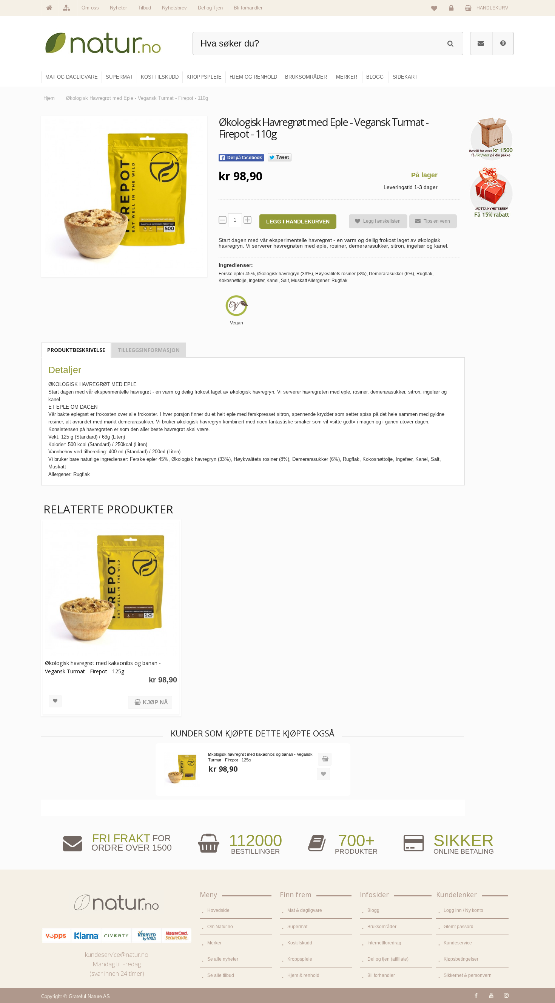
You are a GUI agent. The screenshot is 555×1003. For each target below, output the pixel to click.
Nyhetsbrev (174, 8)
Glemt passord (458, 926)
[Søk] (450, 42)
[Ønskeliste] (434, 8)
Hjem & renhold (303, 975)
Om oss (90, 8)
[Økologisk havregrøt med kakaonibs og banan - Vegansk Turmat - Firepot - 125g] (111, 589)
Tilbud (144, 8)
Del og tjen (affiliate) (388, 959)
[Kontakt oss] (480, 43)
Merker (214, 943)
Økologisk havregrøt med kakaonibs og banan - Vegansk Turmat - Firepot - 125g (103, 667)
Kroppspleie (299, 959)
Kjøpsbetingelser (461, 959)
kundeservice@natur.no (116, 954)
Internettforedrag (384, 943)
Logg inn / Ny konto (463, 910)
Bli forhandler (248, 8)
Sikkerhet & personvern (468, 975)
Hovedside (218, 910)
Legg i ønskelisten (382, 221)
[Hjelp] (502, 43)
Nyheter (118, 8)
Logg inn (452, 13)
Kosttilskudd (299, 943)
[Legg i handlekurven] (324, 759)
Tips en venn (437, 221)
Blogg (373, 910)
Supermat (297, 926)
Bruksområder (381, 926)
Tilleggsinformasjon (148, 349)
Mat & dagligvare (304, 910)
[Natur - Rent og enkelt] (110, 40)
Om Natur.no (220, 926)
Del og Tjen (210, 8)
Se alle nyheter (222, 959)
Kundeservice (458, 943)
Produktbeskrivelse (76, 349)
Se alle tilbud (220, 975)
